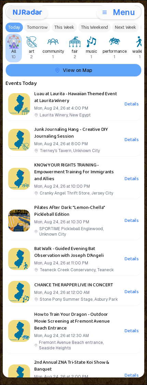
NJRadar (27, 12)
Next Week (125, 27)
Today (14, 27)
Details (131, 104)
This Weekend (94, 27)
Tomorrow (37, 27)
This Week (64, 27)
